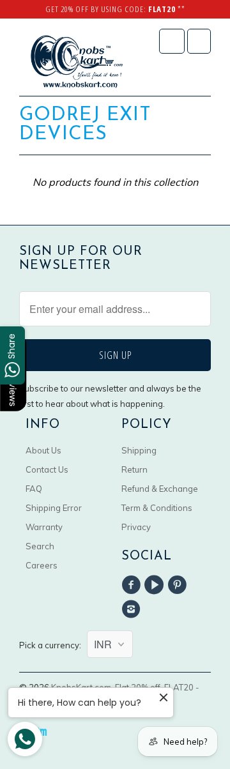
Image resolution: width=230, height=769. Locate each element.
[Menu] (172, 41)
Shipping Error (54, 508)
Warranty (44, 527)
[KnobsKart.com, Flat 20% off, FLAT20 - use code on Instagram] (132, 609)
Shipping (139, 450)
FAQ (34, 488)
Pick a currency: (53, 645)
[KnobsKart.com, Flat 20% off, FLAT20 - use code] (77, 62)
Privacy (136, 527)
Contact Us (47, 469)
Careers (41, 565)
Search (40, 546)
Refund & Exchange (159, 488)
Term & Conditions (156, 508)
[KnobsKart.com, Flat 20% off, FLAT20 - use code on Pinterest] (179, 585)
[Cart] (199, 41)
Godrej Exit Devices (85, 124)
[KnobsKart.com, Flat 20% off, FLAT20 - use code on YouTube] (155, 585)
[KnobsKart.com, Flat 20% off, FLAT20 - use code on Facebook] (132, 585)
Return (134, 469)
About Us (43, 450)
